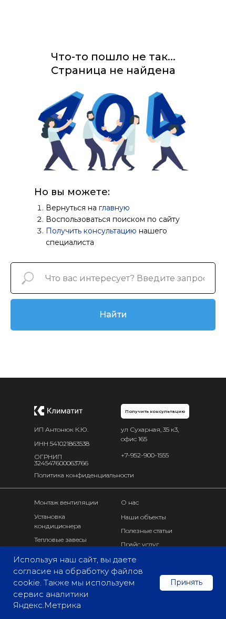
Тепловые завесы (60, 539)
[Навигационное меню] (208, 21)
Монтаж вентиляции (66, 502)
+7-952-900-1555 (145, 455)
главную (114, 207)
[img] (58, 410)
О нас (130, 502)
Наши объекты (143, 517)
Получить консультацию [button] (91, 231)
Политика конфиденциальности (84, 475)
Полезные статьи (146, 531)
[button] (155, 411)
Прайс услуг (140, 544)
